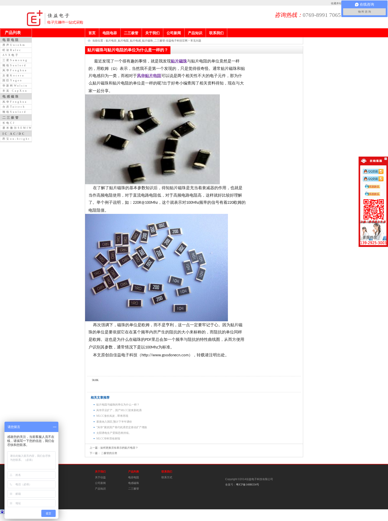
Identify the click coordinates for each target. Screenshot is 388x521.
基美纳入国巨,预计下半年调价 (114, 421)
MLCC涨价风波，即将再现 (112, 415)
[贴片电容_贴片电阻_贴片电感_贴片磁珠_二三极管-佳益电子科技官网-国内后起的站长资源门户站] (35, 25)
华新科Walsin (15, 85)
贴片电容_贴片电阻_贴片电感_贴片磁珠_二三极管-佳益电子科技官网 (146, 40)
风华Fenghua (14, 70)
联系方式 (166, 477)
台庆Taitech (13, 106)
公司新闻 (100, 483)
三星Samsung (15, 60)
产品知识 (100, 488)
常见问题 (195, 40)
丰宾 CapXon (15, 90)
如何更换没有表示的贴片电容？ (119, 447)
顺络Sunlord (14, 65)
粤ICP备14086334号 (247, 484)
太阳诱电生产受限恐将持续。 (113, 433)
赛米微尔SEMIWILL (21, 127)
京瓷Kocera (13, 75)
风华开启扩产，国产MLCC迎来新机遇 (119, 410)
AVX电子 (10, 55)
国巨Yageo (12, 80)
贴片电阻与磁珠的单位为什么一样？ (117, 404)
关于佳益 (100, 477)
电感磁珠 (133, 483)
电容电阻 (133, 477)
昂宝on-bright (16, 138)
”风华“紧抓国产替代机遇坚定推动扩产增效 (121, 427)
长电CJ (8, 122)
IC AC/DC (13, 133)
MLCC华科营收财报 (108, 438)
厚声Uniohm (14, 45)
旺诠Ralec (12, 50)
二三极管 (133, 488)
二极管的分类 (108, 453)
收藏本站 (336, 3)
